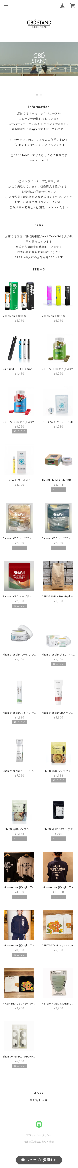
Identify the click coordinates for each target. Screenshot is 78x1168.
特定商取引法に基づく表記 (39, 1141)
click (45, 160)
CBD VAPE (56, 257)
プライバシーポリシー (39, 1135)
